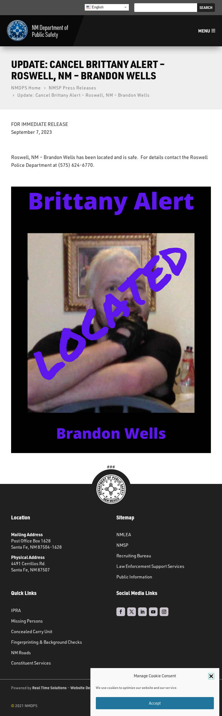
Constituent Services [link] (31, 663)
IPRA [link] (16, 610)
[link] (37, 30)
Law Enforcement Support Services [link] (150, 566)
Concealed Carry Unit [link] (31, 631)
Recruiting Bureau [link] (133, 555)
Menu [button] (204, 31)
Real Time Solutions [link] (49, 687)
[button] (211, 676)
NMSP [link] (122, 545)
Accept (155, 703)
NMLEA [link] (123, 534)
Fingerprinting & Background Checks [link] (46, 642)
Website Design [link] (83, 687)
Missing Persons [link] (27, 621)
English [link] (97, 7)
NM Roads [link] (21, 652)
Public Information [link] (134, 577)
